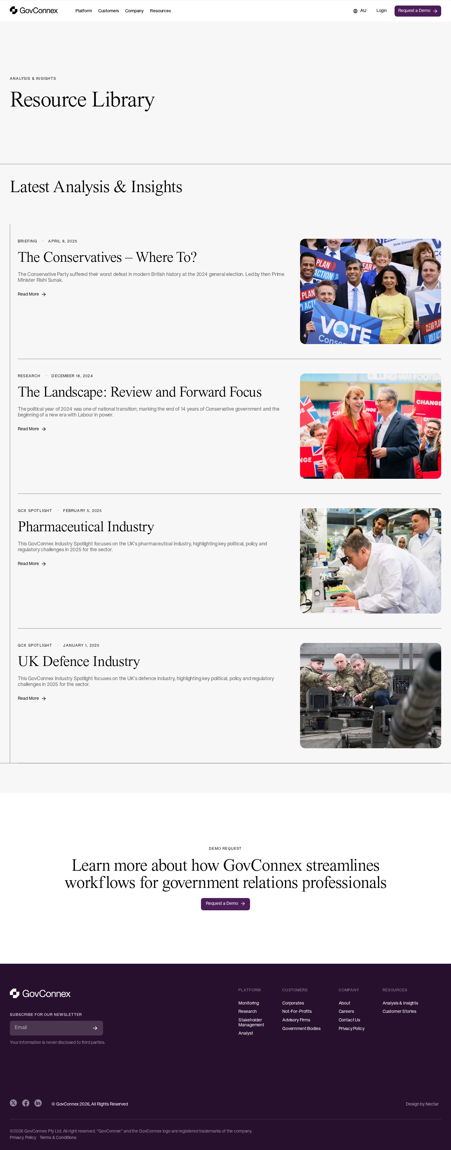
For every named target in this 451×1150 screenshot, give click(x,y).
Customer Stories (399, 1012)
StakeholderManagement (251, 1022)
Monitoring (248, 1003)
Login (381, 11)
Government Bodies (301, 1029)
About (344, 1003)
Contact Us (349, 1020)
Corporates (293, 1003)
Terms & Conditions (58, 1138)
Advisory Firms (296, 1020)
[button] (83, 11)
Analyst (245, 1034)
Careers (346, 1012)
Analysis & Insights (400, 1003)
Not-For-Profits (297, 1012)
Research (247, 1012)
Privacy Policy (351, 1029)
